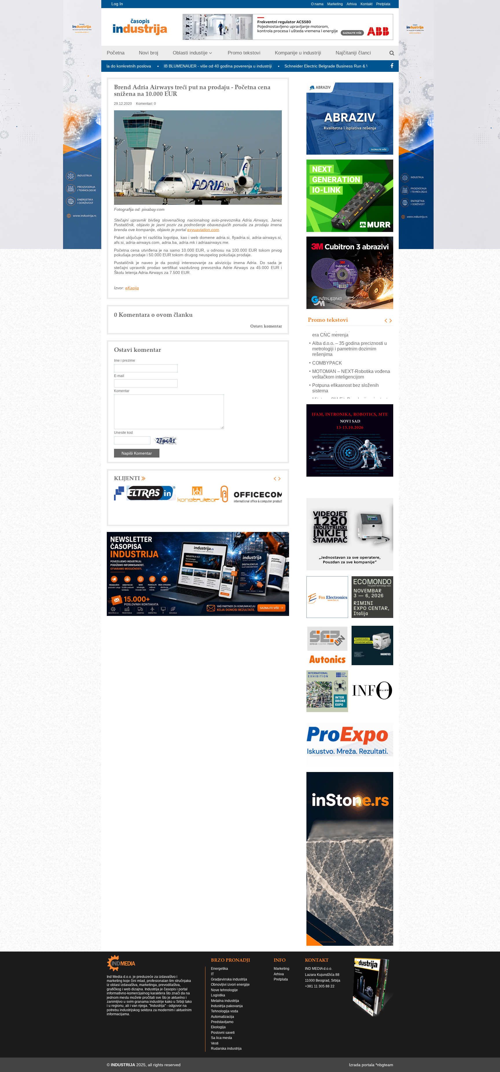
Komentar (121, 391)
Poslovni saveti (223, 1022)
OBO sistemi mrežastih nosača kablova (352, 385)
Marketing (335, 4)
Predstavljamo (222, 1011)
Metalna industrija (225, 990)
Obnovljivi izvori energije (230, 974)
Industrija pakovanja (227, 995)
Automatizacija (222, 1006)
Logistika (218, 984)
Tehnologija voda (224, 1000)
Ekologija (218, 1016)
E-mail (119, 376)
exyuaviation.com (203, 229)
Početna (115, 53)
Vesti (214, 1032)
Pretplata (383, 4)
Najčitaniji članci (353, 53)
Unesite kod (123, 433)
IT (212, 963)
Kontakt (366, 4)
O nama (317, 4)
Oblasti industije (190, 53)
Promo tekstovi (244, 53)
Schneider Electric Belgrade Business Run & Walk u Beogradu (277, 66)
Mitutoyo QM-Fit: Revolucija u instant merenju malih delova (349, 374)
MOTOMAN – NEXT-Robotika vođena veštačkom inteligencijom (351, 346)
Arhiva (352, 4)
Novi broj (148, 53)
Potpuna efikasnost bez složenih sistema (345, 360)
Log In (117, 3)
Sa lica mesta (221, 1027)
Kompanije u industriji (298, 53)
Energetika (219, 958)
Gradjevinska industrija (229, 968)
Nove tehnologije (224, 979)
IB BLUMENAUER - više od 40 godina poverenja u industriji (155, 66)
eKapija (132, 288)
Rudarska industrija (226, 1038)
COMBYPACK (327, 334)
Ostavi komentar (266, 326)
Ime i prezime (124, 360)
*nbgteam (384, 1054)
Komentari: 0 (146, 104)
